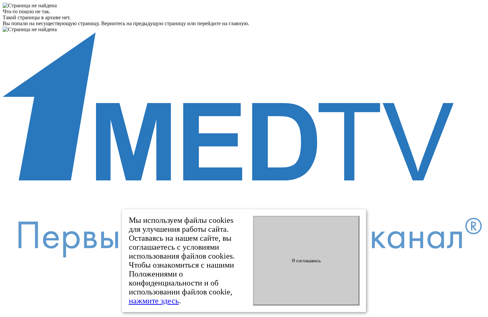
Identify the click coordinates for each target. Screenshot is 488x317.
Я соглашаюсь (306, 260)
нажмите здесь (154, 300)
